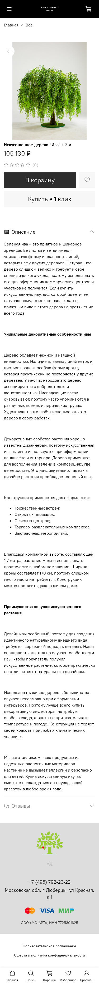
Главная (11, 25)
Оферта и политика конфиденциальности (49, 955)
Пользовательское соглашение (49, 946)
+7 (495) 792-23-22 (49, 882)
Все (29, 25)
